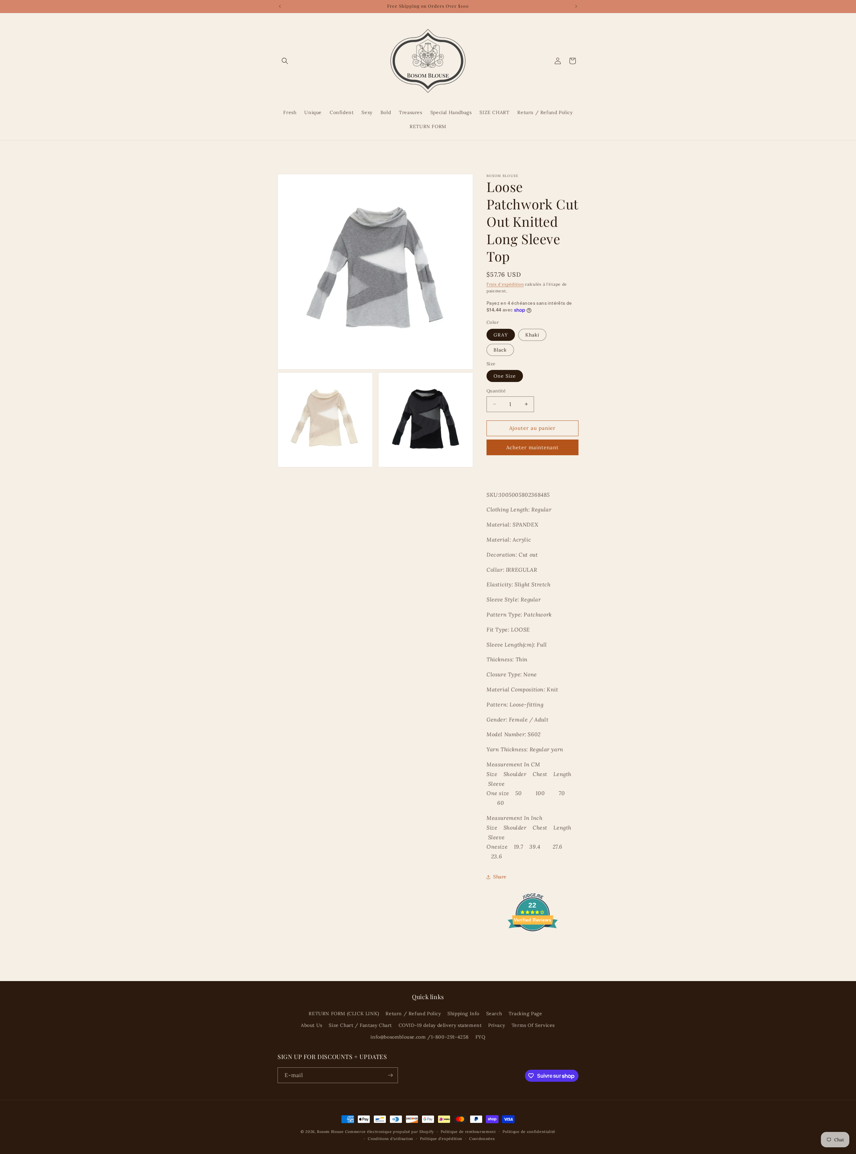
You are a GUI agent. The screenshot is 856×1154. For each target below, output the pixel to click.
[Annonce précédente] (280, 6)
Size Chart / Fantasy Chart (360, 1025)
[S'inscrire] (390, 1075)
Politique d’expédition (441, 1138)
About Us (311, 1025)
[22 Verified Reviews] (532, 943)
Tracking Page (525, 1014)
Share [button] (500, 877)
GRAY (501, 335)
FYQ (480, 1037)
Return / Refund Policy (413, 1014)
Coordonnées (482, 1138)
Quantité (496, 391)
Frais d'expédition (505, 284)
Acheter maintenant (532, 447)
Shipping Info (463, 1014)
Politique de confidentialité (529, 1131)
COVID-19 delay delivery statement (440, 1025)
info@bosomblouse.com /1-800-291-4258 (419, 1037)
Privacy (496, 1025)
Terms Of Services (533, 1025)
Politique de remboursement (468, 1131)
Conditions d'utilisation (390, 1138)
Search (494, 1014)
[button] (285, 61)
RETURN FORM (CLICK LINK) (344, 1014)
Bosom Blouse (330, 1131)
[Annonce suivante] (576, 6)
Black (500, 350)
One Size (505, 376)
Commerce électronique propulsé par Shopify (389, 1131)
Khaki (532, 335)
